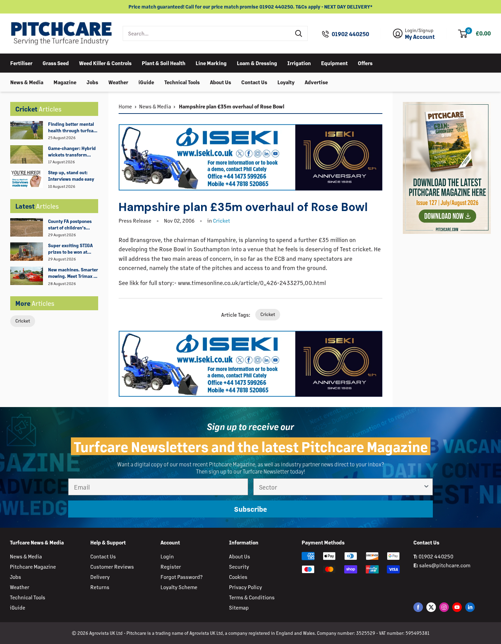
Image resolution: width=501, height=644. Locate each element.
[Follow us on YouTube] (457, 607)
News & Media (26, 81)
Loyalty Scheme (179, 587)
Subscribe (250, 508)
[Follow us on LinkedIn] (470, 607)
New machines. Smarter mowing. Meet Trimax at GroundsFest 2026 (73, 273)
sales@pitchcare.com (444, 565)
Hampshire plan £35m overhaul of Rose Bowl (231, 106)
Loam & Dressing (257, 62)
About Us (220, 81)
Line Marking (211, 62)
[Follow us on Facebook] (418, 607)
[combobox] (206, 33)
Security (239, 566)
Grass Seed (56, 62)
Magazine (65, 81)
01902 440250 (350, 34)
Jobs (92, 81)
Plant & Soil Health (163, 62)
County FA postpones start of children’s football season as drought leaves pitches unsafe (72, 224)
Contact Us (254, 81)
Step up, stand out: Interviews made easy (71, 175)
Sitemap (239, 607)
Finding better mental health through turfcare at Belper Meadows (73, 127)
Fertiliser (21, 62)
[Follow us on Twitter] (431, 607)
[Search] (298, 33)
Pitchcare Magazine (33, 566)
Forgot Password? (181, 576)
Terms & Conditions (252, 597)
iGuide (146, 81)
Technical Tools (182, 81)
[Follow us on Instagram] (444, 607)
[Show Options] (426, 487)
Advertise (316, 81)
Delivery (100, 576)
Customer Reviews (112, 566)
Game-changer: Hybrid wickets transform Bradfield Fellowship (72, 151)
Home (125, 106)
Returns (99, 587)
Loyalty (285, 81)
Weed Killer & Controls (105, 62)
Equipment (334, 62)
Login (167, 556)
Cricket (22, 321)
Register (171, 566)
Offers (365, 62)
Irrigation (299, 62)
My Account (420, 37)
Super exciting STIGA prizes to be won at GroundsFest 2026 (70, 248)
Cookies (238, 576)
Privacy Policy (245, 587)
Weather (118, 81)
